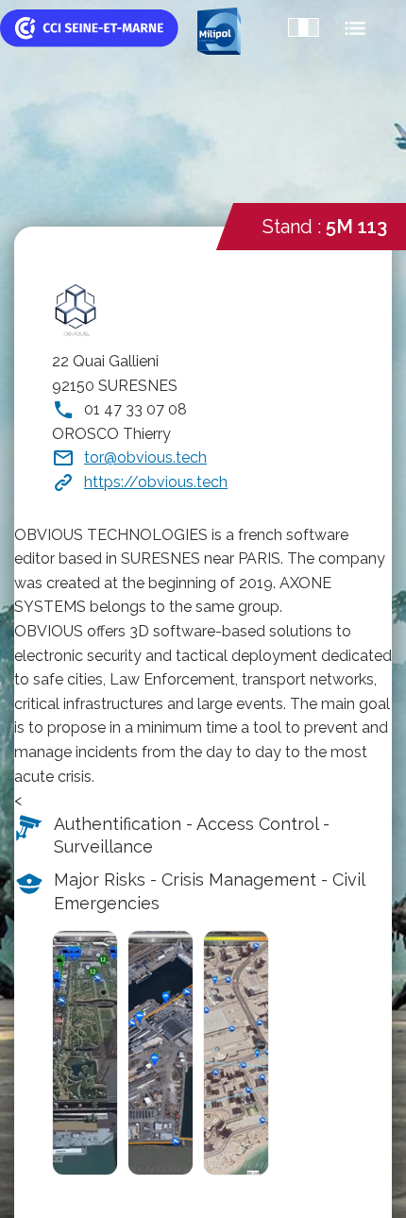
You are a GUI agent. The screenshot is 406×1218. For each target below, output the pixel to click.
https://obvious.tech (156, 482)
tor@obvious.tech (145, 457)
